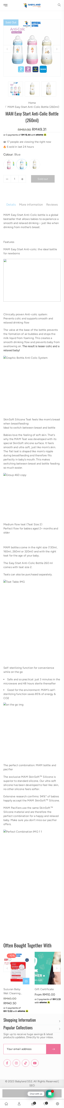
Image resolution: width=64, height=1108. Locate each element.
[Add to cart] (26, 981)
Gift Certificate (44, 989)
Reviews (52, 204)
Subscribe (53, 1049)
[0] (44, 1103)
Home (32, 102)
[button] (59, 5)
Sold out (32, 1093)
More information (31, 204)
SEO (32, 1085)
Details (11, 204)
